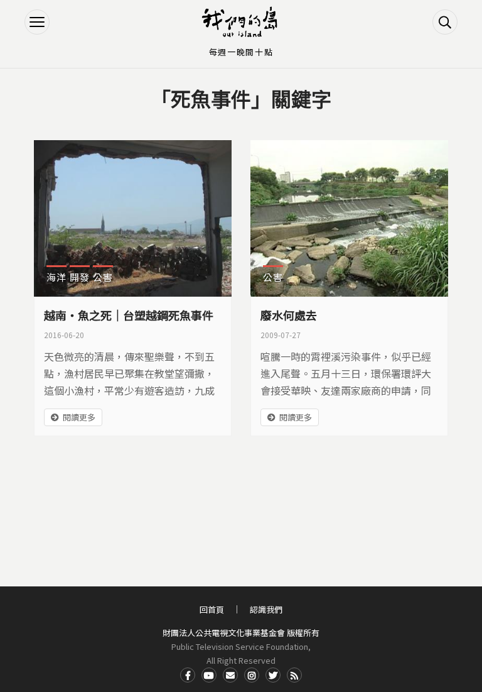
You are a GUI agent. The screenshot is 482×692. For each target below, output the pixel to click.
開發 (80, 276)
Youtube (209, 675)
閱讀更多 (79, 417)
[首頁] (241, 22)
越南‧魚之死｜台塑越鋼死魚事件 (128, 315)
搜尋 (445, 22)
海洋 (56, 276)
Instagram (251, 675)
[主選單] (37, 22)
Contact (230, 675)
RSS (294, 675)
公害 (103, 276)
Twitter (273, 675)
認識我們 (266, 609)
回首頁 (212, 609)
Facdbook (187, 675)
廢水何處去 (288, 315)
